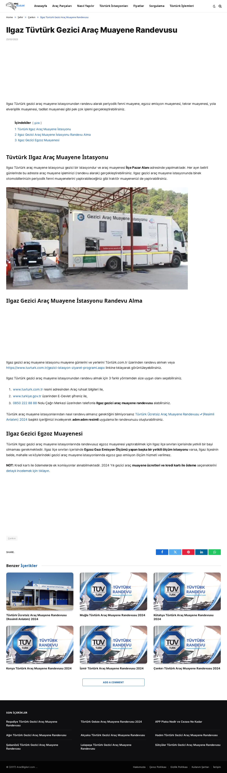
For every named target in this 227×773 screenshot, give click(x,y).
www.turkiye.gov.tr (27, 396)
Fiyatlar (138, 6)
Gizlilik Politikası (179, 767)
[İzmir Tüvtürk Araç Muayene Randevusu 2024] (113, 645)
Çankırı (12, 538)
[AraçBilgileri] (15, 6)
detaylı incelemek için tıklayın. (28, 471)
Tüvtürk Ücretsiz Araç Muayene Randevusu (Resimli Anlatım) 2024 (36, 617)
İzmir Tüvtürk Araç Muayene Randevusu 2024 (112, 668)
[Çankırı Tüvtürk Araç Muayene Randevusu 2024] (187, 645)
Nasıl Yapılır (85, 6)
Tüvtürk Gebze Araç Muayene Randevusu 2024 (111, 721)
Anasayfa (40, 6)
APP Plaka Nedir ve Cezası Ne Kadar (178, 721)
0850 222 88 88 (25, 403)
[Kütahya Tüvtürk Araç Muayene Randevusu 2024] (187, 591)
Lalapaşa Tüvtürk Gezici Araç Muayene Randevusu (106, 746)
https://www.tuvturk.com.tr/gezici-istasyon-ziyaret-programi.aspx (55, 368)
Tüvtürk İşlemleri (182, 6)
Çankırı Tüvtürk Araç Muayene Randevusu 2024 (187, 668)
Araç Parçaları (62, 6)
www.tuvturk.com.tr (28, 389)
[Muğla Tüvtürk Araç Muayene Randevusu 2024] (113, 591)
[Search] (220, 6)
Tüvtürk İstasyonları (113, 6)
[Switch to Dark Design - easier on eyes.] (214, 6)
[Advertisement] (112, 75)
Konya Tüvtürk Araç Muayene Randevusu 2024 (39, 668)
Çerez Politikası (158, 767)
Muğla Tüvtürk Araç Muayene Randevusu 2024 (112, 615)
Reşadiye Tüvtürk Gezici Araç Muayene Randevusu (31, 723)
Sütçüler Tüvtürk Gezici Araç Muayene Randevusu (187, 745)
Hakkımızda (139, 767)
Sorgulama (156, 6)
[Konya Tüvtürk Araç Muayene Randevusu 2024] (39, 645)
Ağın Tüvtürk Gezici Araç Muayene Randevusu (36, 735)
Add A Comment (113, 682)
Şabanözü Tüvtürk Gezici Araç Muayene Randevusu (32, 746)
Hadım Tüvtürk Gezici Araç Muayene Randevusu (186, 735)
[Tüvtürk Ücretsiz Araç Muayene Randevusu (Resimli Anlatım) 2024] (39, 591)
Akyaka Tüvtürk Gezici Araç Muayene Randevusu (113, 735)
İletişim (217, 767)
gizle (37, 122)
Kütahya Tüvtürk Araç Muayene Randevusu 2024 (184, 617)
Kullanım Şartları (200, 767)
